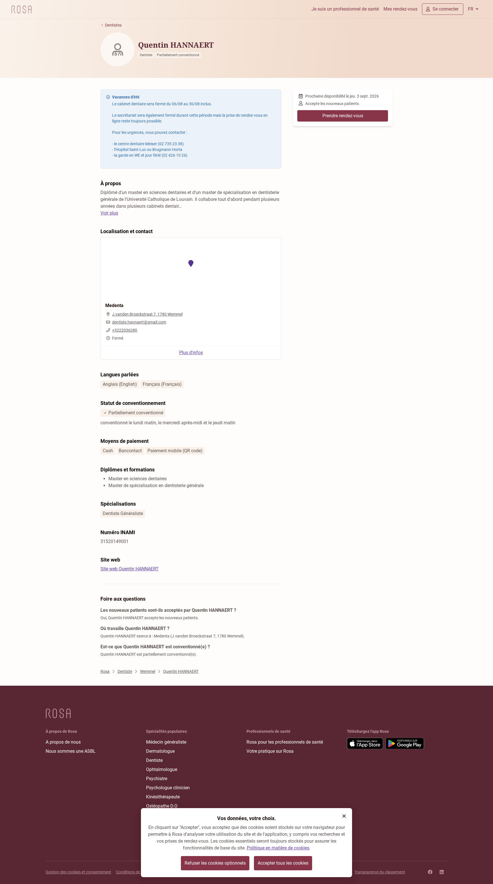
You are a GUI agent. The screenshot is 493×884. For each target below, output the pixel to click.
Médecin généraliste (166, 742)
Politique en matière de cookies (278, 848)
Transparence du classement (379, 872)
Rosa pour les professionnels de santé (284, 742)
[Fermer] (344, 816)
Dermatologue (160, 751)
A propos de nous (63, 742)
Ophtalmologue (161, 769)
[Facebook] (430, 872)
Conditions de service (134, 872)
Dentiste (154, 760)
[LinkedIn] (441, 872)
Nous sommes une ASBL (71, 751)
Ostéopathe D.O (161, 806)
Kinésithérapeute (163, 797)
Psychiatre (156, 778)
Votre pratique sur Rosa (270, 751)
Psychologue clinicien (168, 787)
